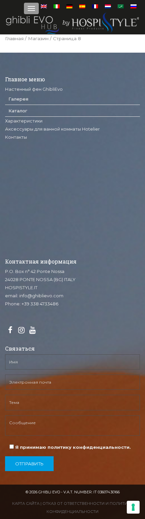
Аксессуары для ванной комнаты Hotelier (52, 129)
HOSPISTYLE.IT (21, 287)
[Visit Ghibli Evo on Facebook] (10, 330)
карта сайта (25, 503)
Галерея (18, 99)
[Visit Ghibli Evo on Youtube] (32, 330)
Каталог (17, 110)
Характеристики (23, 121)
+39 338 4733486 (40, 303)
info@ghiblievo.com (41, 295)
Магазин (38, 38)
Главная (14, 38)
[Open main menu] (31, 8)
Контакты (16, 137)
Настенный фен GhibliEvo (34, 89)
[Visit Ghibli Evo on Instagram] (21, 330)
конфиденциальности (101, 447)
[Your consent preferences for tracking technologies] (133, 507)
